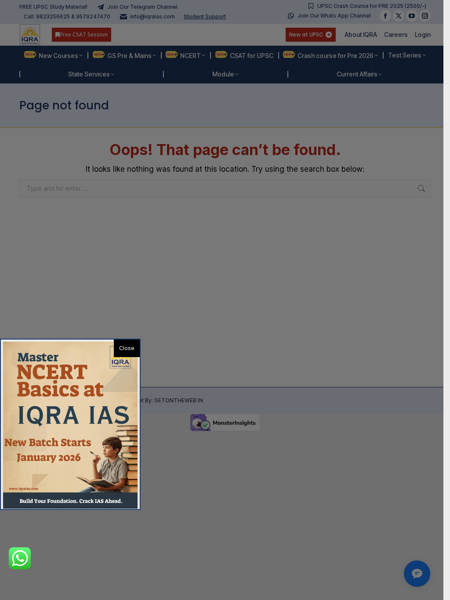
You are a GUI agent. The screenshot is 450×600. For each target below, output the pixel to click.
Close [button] (126, 348)
